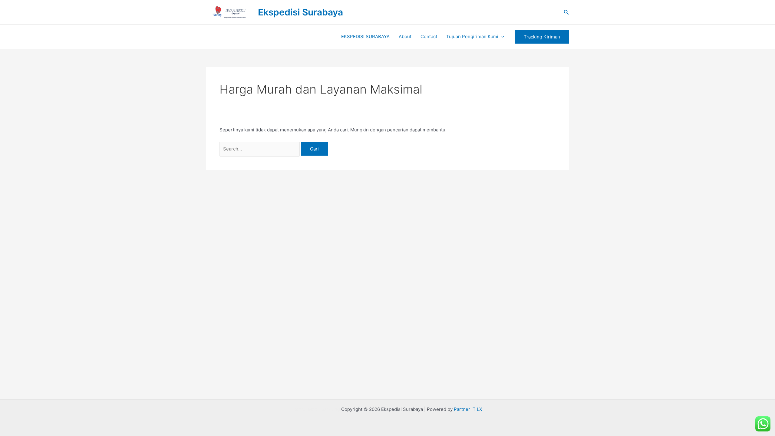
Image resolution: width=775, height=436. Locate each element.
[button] (566, 12)
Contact (428, 36)
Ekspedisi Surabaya (300, 12)
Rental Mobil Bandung (316, 409)
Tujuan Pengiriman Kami (472, 36)
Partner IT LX (468, 409)
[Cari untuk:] (260, 149)
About (405, 36)
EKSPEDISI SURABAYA (365, 36)
